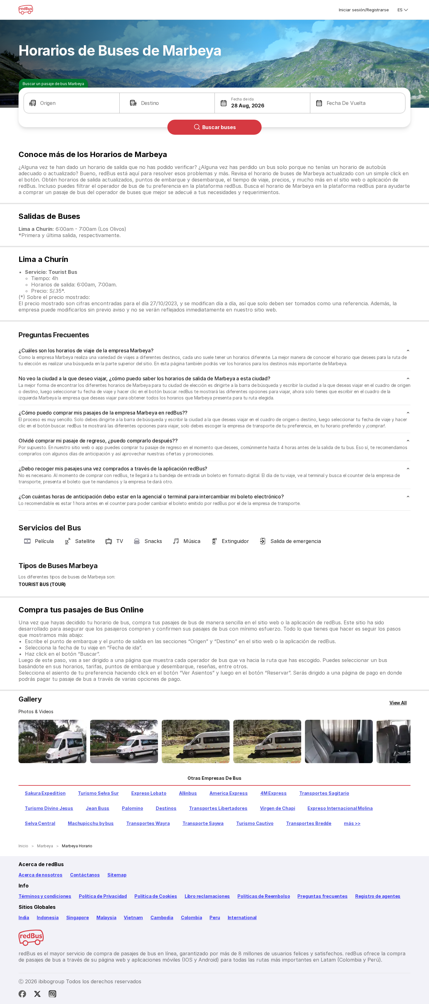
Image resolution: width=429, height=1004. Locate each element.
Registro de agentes (378, 896)
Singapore (77, 917)
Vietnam (133, 917)
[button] (71, 103)
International (242, 917)
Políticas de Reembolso (263, 896)
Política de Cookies (155, 896)
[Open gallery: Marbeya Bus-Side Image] (196, 741)
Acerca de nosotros (40, 874)
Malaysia (106, 917)
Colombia (191, 917)
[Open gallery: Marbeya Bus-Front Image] (52, 741)
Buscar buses (219, 127)
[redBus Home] (26, 10)
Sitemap (117, 874)
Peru (214, 917)
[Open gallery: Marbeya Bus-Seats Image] (339, 741)
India (24, 917)
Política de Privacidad (103, 896)
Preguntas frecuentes (322, 896)
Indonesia (47, 917)
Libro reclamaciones (207, 896)
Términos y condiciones (45, 896)
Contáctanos (85, 874)
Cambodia (161, 917)
